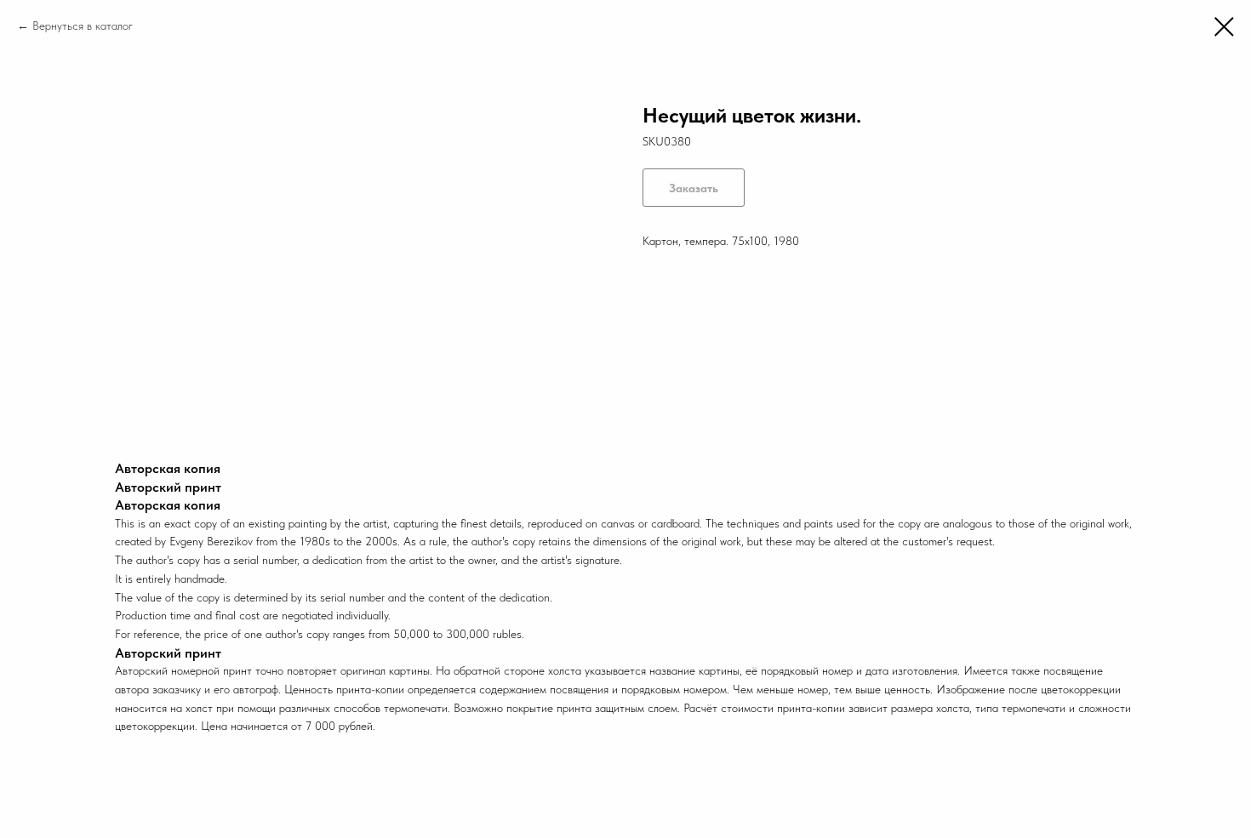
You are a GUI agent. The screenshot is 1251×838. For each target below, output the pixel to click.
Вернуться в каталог (82, 25)
